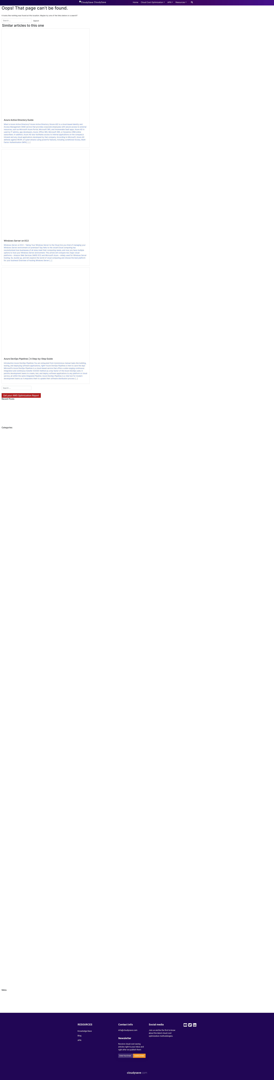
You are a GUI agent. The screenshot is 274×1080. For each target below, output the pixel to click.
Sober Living (9, 920)
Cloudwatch (8, 630)
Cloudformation (10, 621)
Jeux (5, 745)
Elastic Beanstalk (11, 676)
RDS (5, 883)
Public (6, 860)
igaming (6, 740)
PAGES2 (6, 837)
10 (4, 436)
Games (6, 708)
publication (8, 864)
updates (7, 970)
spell (5, 924)
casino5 (6, 593)
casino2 (6, 579)
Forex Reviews (9, 694)
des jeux (7, 648)
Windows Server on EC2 (14, 408)
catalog (6, 602)
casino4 (6, 588)
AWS (5, 501)
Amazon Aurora (10, 450)
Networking (8, 782)
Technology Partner (12, 957)
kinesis (6, 754)
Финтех (6, 980)
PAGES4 (7, 846)
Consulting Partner (11, 634)
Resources (180, 2)
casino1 (6, 575)
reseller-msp (8, 897)
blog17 (6, 551)
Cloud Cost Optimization (152, 2)
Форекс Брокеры (11, 984)
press (5, 855)
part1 (5, 851)
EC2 (5, 667)
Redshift (7, 892)
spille (5, 952)
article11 (7, 473)
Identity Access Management (16, 736)
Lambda (7, 763)
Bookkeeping (9, 565)
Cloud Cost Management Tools (17, 611)
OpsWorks (8, 814)
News (5, 786)
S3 (4, 906)
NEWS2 (6, 800)
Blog (79, 1036)
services (7, 910)
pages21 (7, 841)
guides (6, 726)
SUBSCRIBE (139, 1056)
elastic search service (13, 685)
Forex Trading (9, 699)
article (6, 469)
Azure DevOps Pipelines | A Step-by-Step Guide (24, 412)
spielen (6, 938)
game (5, 703)
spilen (6, 947)
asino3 (6, 492)
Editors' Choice (10, 671)
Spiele (6, 934)
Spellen (6, 929)
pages (6, 828)
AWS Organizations (12, 519)
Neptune (7, 777)
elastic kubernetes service (15, 680)
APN (169, 2)
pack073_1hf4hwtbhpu (13, 818)
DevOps (6, 653)
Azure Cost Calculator (13, 528)
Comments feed (10, 1004)
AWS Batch (8, 505)
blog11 (6, 547)
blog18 (6, 556)
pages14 (7, 832)
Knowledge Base (85, 1031)
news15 (6, 795)
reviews (6, 901)
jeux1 (5, 749)
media (6, 772)
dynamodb (8, 657)
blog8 (5, 561)
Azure (6, 524)
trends (6, 961)
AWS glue (7, 515)
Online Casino (9, 809)
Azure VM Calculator (12, 417)
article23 (7, 478)
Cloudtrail (7, 625)
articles (6, 482)
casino (6, 570)
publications (8, 869)
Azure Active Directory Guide (16, 403)
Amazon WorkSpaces (13, 455)
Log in (6, 994)
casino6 (6, 598)
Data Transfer (9, 639)
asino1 (6, 487)
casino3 (6, 584)
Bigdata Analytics (11, 538)
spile (5, 943)
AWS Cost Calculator (12, 510)
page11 (6, 823)
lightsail (6, 768)
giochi (6, 717)
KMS (5, 759)
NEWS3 (6, 805)
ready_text (8, 887)
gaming (6, 713)
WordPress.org (10, 1008)
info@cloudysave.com (127, 1030)
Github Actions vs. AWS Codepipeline (20, 422)
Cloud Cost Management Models (18, 607)
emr (5, 690)
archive (6, 464)
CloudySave (99, 2)
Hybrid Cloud (9, 731)
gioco (5, 722)
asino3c (6, 496)
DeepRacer (8, 644)
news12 (6, 791)
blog (5, 542)
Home (135, 2)
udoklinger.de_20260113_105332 (18, 966)
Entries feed (8, 999)
